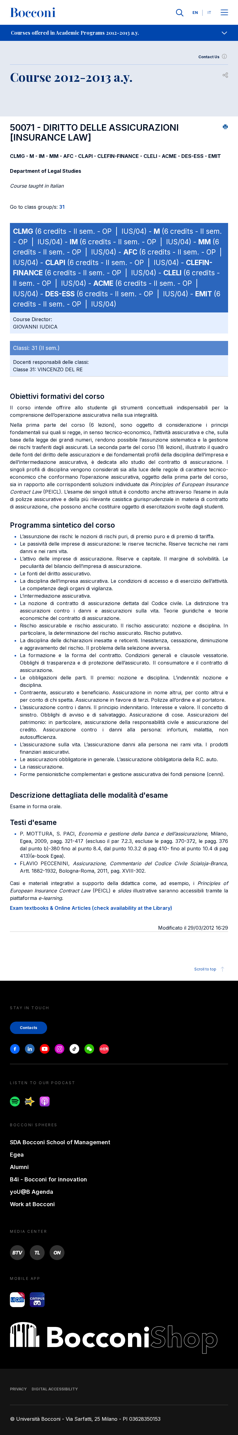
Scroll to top (205, 969)
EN (195, 12)
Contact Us (208, 57)
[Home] (33, 12)
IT (209, 12)
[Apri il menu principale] (224, 12)
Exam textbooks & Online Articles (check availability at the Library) (91, 908)
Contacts (28, 1027)
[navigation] (119, 33)
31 (61, 207)
